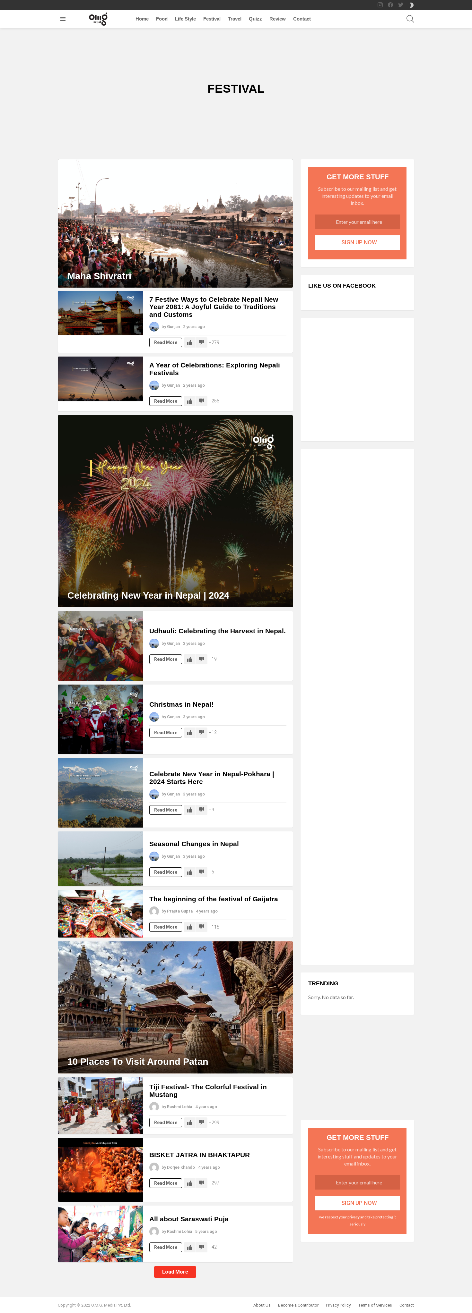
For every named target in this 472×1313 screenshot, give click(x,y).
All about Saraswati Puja (189, 1219)
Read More (165, 342)
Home (142, 18)
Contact (302, 18)
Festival (212, 18)
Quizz (255, 18)
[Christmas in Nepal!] (100, 719)
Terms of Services (375, 1305)
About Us (262, 1305)
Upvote (190, 342)
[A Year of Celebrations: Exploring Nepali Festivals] (100, 379)
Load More (175, 1272)
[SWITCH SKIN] (411, 5)
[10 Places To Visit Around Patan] (175, 1007)
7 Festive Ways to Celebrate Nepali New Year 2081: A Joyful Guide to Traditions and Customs (213, 307)
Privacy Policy (338, 1305)
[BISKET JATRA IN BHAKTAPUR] (100, 1170)
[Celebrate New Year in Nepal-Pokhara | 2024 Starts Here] (100, 793)
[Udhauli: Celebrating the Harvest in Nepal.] (100, 646)
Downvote (201, 342)
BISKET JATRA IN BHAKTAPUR (199, 1154)
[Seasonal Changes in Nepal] (100, 858)
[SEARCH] (410, 19)
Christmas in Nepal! (181, 704)
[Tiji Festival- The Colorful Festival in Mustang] (100, 1105)
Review (277, 18)
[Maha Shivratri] (175, 223)
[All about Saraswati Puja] (100, 1234)
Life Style (185, 18)
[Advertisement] (357, 380)
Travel (234, 18)
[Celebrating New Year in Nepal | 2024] (175, 511)
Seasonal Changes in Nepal (194, 843)
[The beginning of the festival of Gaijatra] (100, 914)
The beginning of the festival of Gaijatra (213, 899)
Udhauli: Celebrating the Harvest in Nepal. (217, 631)
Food (162, 18)
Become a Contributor (298, 1305)
